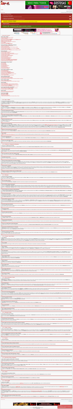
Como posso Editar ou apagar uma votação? (7, 55)
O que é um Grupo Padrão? (5, 74)
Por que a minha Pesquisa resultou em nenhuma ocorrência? (9, 83)
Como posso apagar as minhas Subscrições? (7, 89)
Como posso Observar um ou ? (7, 88)
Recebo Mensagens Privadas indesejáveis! (7, 77)
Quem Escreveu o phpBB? (4, 93)
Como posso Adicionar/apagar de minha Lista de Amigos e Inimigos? (10, 81)
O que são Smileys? (4, 64)
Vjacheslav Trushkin (35, 407)
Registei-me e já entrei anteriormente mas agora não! (8, 41)
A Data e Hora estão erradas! (5, 46)
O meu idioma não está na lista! (5, 47)
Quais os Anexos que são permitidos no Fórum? (7, 91)
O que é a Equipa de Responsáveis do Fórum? (7, 75)
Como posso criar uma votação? (5, 54)
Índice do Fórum (3, 12)
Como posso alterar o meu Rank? (5, 49)
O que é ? (3, 42)
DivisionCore (41, 407)
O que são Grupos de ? (6, 71)
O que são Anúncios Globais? (5, 65)
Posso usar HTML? (3, 63)
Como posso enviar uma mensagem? (6, 51)
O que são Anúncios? (4, 66)
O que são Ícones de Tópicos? (5, 68)
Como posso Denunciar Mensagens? (6, 58)
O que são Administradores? (5, 70)
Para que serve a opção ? (7, 43)
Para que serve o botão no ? (9, 59)
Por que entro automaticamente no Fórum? (7, 38)
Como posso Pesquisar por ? (6, 85)
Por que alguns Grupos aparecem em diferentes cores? (8, 73)
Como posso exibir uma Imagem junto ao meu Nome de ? (10, 48)
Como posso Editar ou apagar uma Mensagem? (7, 53)
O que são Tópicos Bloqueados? (5, 67)
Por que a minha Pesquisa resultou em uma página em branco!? (10, 84)
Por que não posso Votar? (4, 56)
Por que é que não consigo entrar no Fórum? (7, 37)
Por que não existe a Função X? (5, 95)
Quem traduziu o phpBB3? (4, 94)
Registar (2, 9)
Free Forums (39, 407)
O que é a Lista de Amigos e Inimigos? (6, 80)
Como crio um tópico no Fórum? (5, 52)
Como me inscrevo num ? (7, 72)
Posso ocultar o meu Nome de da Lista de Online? (11, 39)
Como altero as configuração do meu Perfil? (7, 45)
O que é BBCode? (3, 62)
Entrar (71, 9)
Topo (1, 104)
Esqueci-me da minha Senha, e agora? (6, 40)
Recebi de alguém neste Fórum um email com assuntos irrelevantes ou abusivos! (12, 78)
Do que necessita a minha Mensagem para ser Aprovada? (9, 60)
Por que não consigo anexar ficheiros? (6, 57)
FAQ (69, 9)
